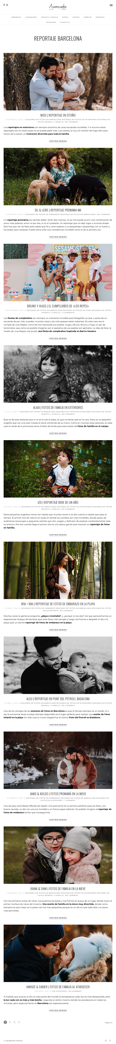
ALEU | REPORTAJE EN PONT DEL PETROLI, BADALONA (58, 698)
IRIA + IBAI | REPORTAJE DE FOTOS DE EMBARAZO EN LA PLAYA (58, 603)
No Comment (71, 122)
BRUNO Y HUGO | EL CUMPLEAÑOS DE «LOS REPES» (58, 306)
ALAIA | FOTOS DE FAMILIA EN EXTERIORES (58, 407)
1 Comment (69, 800)
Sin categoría (59, 991)
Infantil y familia (49, 17)
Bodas (65, 17)
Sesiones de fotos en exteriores (79, 119)
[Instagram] (7, 5)
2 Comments (68, 312)
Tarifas (76, 17)
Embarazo (16, 17)
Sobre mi (88, 17)
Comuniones (31, 17)
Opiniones (51, 22)
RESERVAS (100, 17)
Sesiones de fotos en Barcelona (43, 119)
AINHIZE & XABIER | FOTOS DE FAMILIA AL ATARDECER (58, 986)
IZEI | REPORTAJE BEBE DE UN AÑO (58, 502)
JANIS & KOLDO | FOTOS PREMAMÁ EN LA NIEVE (58, 793)
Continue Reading (58, 141)
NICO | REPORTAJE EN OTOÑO (58, 115)
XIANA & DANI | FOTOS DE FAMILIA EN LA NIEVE (58, 888)
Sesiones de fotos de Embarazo (43, 214)
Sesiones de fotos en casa (77, 310)
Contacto (65, 22)
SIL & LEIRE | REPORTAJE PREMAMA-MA (58, 210)
